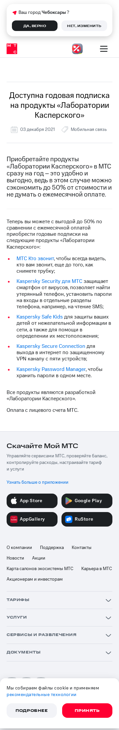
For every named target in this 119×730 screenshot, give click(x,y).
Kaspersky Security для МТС (49, 281)
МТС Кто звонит (35, 258)
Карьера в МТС (96, 568)
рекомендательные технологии (42, 694)
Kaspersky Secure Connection (51, 346)
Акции (38, 558)
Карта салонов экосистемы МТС (40, 568)
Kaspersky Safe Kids (40, 316)
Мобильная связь (89, 129)
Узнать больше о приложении (37, 482)
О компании (19, 547)
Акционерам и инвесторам (35, 579)
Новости (15, 558)
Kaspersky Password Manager (51, 369)
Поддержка (52, 547)
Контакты (82, 547)
